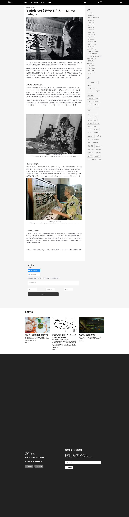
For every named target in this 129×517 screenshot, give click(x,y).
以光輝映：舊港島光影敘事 (87, 335)
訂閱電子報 (69, 467)
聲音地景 (90, 34)
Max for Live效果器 (95, 56)
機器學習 (90, 25)
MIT (97, 98)
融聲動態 (89, 63)
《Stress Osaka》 (52, 105)
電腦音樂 (97, 156)
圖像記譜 (90, 20)
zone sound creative (93, 108)
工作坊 (94, 126)
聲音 (89, 142)
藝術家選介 (33, 7)
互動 (89, 111)
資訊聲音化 (98, 152)
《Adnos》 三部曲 (52, 176)
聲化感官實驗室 (90, 58)
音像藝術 (90, 46)
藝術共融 (90, 39)
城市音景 (90, 120)
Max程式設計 (91, 54)
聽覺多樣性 (98, 146)
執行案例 (90, 68)
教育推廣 (90, 70)
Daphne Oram (91, 92)
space (89, 104)
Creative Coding (92, 51)
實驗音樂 (96, 123)
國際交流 (95, 117)
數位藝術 (96, 129)
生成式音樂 (90, 136)
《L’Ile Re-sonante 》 (61, 233)
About (26, 2)
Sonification (96, 101)
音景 (89, 159)
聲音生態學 (95, 142)
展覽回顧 (90, 61)
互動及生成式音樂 (92, 18)
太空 (95, 120)
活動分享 (90, 73)
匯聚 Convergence (92, 114)
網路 (89, 139)
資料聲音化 (91, 44)
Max (98, 92)
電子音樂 (90, 156)
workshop (96, 104)
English (121, 2)
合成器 (89, 117)
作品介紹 (89, 15)
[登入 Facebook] (29, 270)
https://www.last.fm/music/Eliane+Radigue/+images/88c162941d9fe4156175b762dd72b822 (55, 156)
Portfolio (34, 2)
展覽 (89, 126)
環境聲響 (96, 132)
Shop (49, 2)
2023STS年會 (91, 82)
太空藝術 (90, 22)
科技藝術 (98, 136)
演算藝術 (90, 27)
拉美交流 (89, 129)
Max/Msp (90, 95)
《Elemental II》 (58, 236)
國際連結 (90, 66)
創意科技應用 (90, 49)
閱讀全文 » (27, 342)
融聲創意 (98, 149)
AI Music (90, 85)
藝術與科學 (90, 149)
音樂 (100, 159)
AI (97, 82)
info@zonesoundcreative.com (33, 461)
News (43, 2)
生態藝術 (90, 30)
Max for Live (91, 98)
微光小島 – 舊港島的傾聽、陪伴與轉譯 (36, 335)
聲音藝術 (28, 7)
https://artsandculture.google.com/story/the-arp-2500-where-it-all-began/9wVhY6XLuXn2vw (56, 223)
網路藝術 (90, 32)
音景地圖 (94, 159)
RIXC (89, 101)
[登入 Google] (29, 274)
